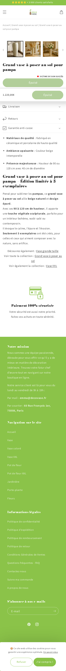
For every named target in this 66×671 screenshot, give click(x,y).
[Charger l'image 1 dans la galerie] (15, 49)
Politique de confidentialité (23, 522)
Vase (10, 440)
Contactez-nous (16, 571)
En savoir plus (50, 652)
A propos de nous (17, 588)
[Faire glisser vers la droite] (63, 50)
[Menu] (5, 12)
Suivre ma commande (20, 580)
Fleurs (11, 498)
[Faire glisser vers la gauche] (3, 50)
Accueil (6, 25)
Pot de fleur (14, 465)
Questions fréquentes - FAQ (23, 563)
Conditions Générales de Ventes (26, 555)
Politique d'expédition (20, 530)
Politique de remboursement (24, 538)
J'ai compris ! (44, 662)
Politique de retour (18, 546)
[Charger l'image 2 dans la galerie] (33, 49)
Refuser (21, 662)
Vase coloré (14, 448)
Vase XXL (51, 266)
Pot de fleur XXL (16, 473)
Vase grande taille (47, 251)
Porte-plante (15, 490)
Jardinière (13, 482)
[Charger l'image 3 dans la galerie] (50, 49)
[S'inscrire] (54, 611)
